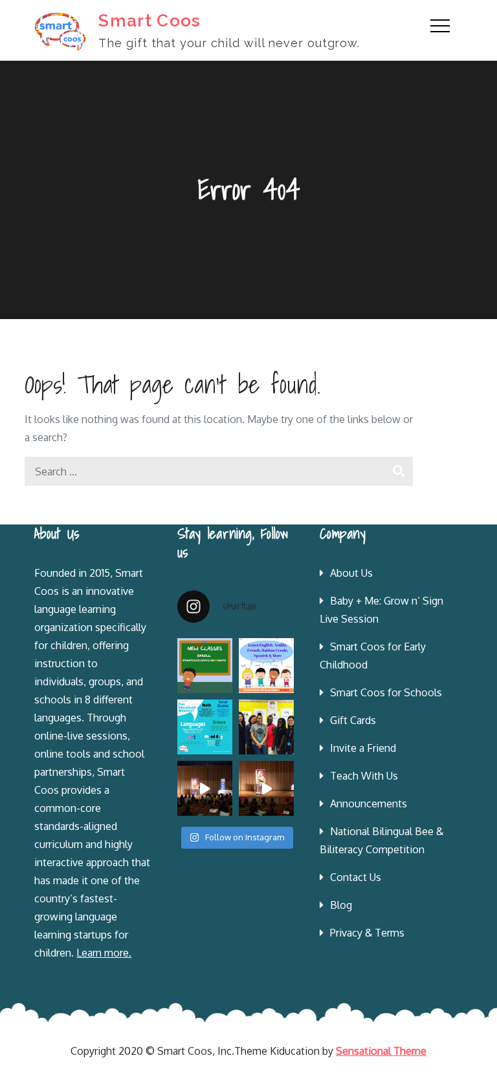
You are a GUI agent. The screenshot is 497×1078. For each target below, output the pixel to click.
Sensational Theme (381, 1050)
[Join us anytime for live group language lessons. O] (204, 665)
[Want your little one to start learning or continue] (266, 665)
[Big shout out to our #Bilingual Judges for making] (266, 727)
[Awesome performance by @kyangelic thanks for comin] (266, 788)
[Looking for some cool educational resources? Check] (204, 727)
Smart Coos (149, 20)
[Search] (398, 471)
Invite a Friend (363, 747)
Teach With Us (364, 775)
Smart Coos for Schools (386, 692)
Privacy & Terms (367, 932)
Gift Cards (353, 720)
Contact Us (355, 877)
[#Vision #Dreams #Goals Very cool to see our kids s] (204, 788)
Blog (341, 904)
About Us (351, 572)
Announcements (368, 803)
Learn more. (103, 952)
